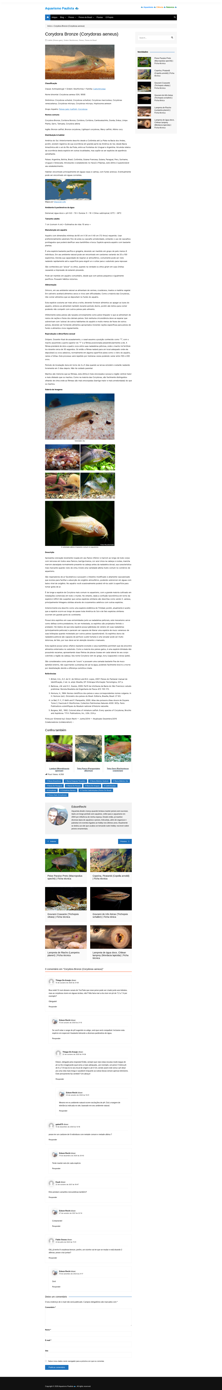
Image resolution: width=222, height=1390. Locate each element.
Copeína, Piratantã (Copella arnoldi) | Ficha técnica (164, 73)
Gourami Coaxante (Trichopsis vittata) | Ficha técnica (162, 85)
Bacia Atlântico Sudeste (100, 781)
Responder (53, 1007)
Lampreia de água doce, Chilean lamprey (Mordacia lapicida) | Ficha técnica (110, 955)
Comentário (50, 1307)
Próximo (123, 841)
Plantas (100, 17)
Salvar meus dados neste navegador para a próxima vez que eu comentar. (76, 1361)
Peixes (71, 17)
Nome (48, 1330)
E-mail (48, 1340)
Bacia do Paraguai (55, 786)
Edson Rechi (64, 1020)
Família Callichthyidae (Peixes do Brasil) (96, 790)
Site (46, 1351)
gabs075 (59, 1124)
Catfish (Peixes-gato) (55, 40)
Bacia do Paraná (74, 786)
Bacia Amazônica (54, 781)
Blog (62, 17)
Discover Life (60, 202)
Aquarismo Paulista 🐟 (62, 8)
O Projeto (109, 17)
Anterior (53, 841)
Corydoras (82, 109)
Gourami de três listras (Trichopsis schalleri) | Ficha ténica (163, 97)
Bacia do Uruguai (93, 786)
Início (49, 26)
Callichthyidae (99, 89)
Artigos (54, 17)
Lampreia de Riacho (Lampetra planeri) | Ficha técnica (162, 110)
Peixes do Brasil (85, 17)
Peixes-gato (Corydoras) (57, 795)
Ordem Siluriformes (71, 40)
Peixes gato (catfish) (68, 109)
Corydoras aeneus (69, 790)
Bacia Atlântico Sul (121, 781)
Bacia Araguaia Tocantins (76, 781)
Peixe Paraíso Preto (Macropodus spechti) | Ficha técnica (163, 60)
